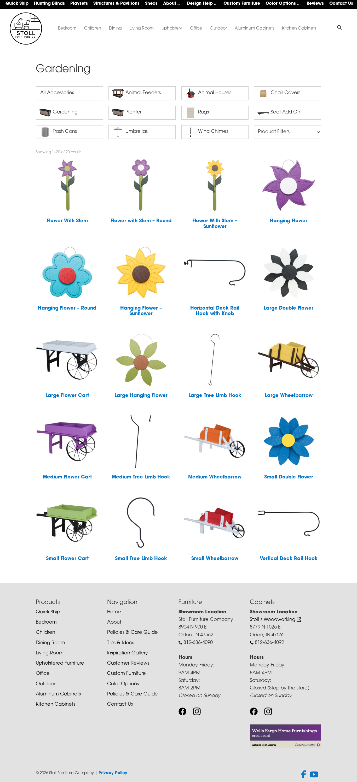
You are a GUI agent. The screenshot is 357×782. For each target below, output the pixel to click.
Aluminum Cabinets (254, 28)
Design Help (200, 4)
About (169, 4)
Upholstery (172, 28)
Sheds (151, 4)
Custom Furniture (241, 4)
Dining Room (50, 643)
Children (92, 28)
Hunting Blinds (49, 4)
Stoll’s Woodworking (273, 620)
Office (196, 28)
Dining (115, 28)
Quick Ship (16, 4)
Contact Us (341, 4)
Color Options (281, 4)
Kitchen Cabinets (299, 28)
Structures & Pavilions (116, 4)
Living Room (142, 28)
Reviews (315, 4)
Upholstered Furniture (60, 663)
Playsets (79, 4)
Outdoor (218, 28)
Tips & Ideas (120, 643)
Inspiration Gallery (127, 653)
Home (114, 612)
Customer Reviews (128, 663)
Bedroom (67, 28)
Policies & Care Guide (132, 632)
